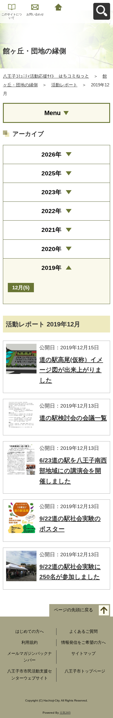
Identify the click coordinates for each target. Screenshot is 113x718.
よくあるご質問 (83, 631)
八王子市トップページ (85, 671)
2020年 (51, 249)
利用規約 (29, 642)
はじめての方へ (29, 631)
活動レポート (64, 84)
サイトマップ (83, 653)
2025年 (51, 173)
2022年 (51, 211)
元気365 (65, 712)
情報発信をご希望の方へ (83, 642)
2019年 (51, 267)
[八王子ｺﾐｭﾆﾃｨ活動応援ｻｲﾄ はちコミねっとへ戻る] (58, 6)
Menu (52, 113)
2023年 (51, 192)
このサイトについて (11, 16)
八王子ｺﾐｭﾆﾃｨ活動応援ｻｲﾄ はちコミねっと (46, 76)
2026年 (51, 154)
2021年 (51, 229)
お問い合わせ (35, 14)
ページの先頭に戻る (73, 610)
